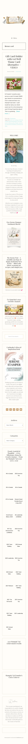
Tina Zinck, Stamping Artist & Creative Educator (14, 20)
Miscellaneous (13, 118)
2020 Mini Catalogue (14, 120)
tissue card (21, 124)
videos (6, 126)
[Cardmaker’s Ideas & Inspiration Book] (14, 380)
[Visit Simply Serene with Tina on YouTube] (14, 314)
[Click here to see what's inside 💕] (14, 288)
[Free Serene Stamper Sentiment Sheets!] (14, 248)
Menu (15, 38)
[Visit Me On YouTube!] (14, 150)
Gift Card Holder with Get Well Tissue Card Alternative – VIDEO (14, 62)
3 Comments (18, 71)
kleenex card (15, 124)
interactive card (10, 124)
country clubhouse (8, 123)
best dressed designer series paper (15, 121)
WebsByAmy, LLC (19, 737)
